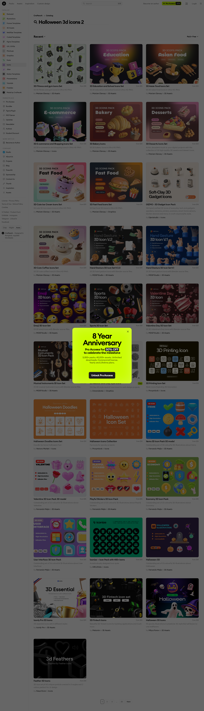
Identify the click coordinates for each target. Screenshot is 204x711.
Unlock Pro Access (102, 375)
